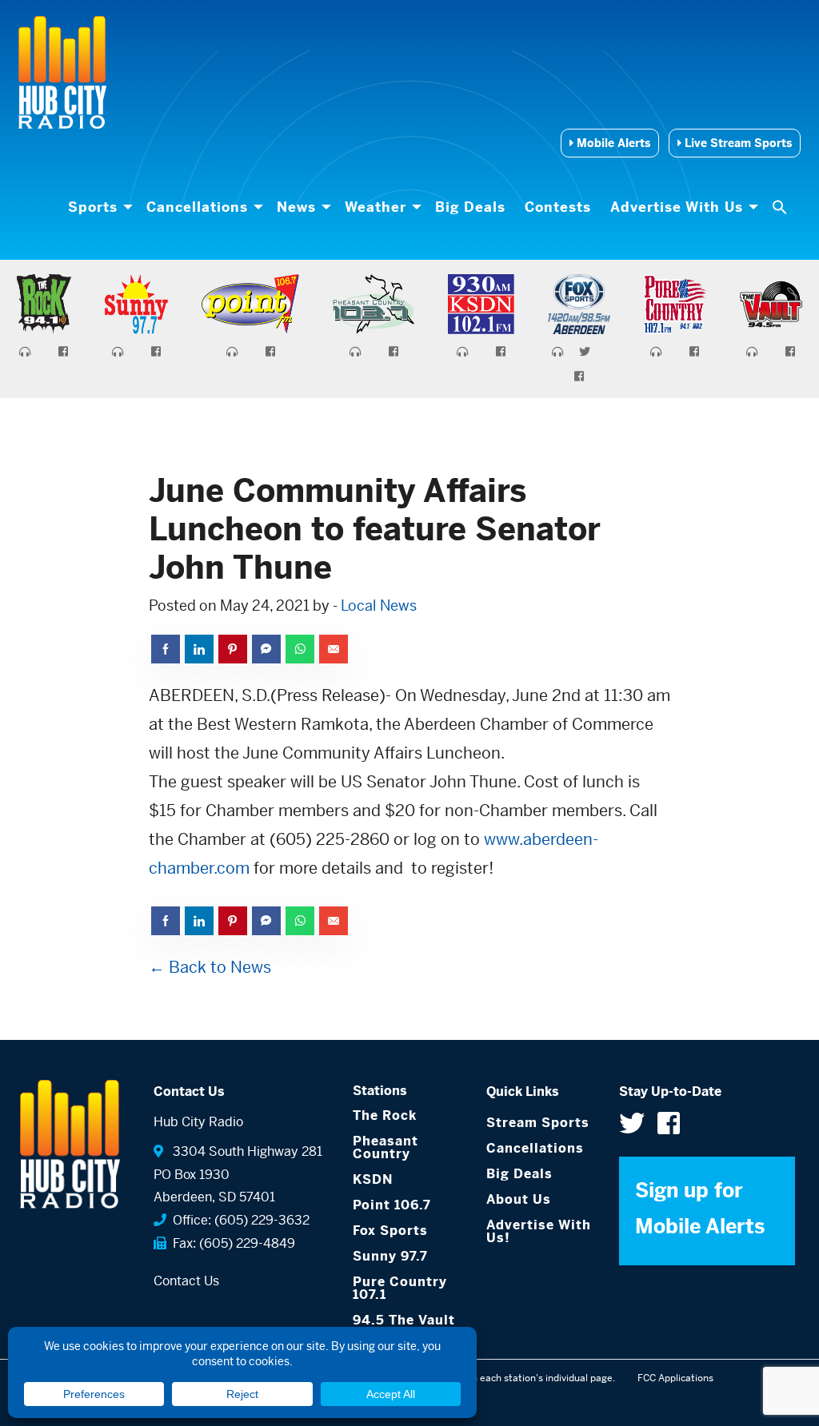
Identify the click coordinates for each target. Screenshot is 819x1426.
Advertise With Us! (538, 1231)
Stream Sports (537, 1122)
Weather (375, 207)
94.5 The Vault (404, 1320)
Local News (379, 605)
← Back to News (210, 968)
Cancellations (197, 207)
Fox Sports (390, 1230)
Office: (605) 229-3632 (238, 1220)
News (296, 207)
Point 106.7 (392, 1205)
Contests (558, 207)
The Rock (385, 1115)
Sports (93, 207)
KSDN (373, 1179)
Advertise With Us (676, 207)
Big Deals (470, 207)
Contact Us (186, 1281)
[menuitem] (97, 207)
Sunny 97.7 (390, 1256)
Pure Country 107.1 (400, 1288)
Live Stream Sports (736, 143)
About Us (518, 1199)
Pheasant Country (385, 1147)
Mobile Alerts (611, 143)
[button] (781, 207)
